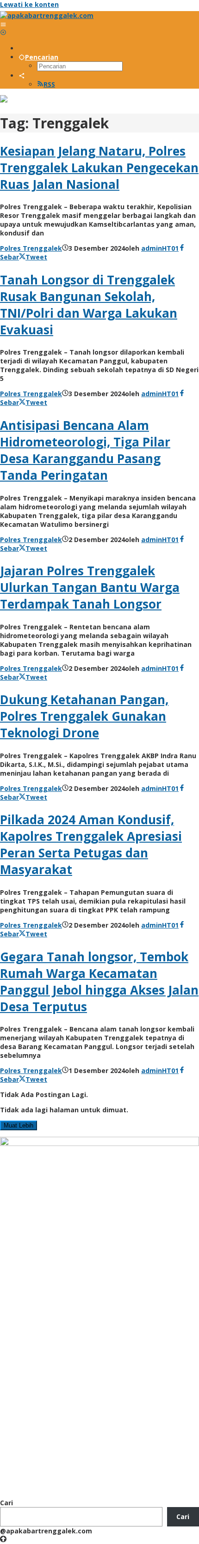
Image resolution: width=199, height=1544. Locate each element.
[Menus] (3, 24)
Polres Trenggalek (31, 248)
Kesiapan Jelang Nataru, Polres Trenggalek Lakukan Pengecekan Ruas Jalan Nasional (99, 168)
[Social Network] (22, 75)
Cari (6, 1502)
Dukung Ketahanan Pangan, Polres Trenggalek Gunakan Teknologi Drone (84, 716)
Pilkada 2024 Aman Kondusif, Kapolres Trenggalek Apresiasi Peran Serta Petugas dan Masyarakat (91, 844)
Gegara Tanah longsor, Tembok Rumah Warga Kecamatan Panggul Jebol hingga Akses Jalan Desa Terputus (99, 981)
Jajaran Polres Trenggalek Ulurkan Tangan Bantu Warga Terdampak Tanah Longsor (90, 587)
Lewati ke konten (29, 4)
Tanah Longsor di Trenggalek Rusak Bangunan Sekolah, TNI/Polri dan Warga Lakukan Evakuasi (88, 304)
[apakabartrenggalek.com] (46, 15)
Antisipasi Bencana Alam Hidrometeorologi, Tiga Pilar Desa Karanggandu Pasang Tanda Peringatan (85, 450)
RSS (49, 84)
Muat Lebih (18, 1125)
